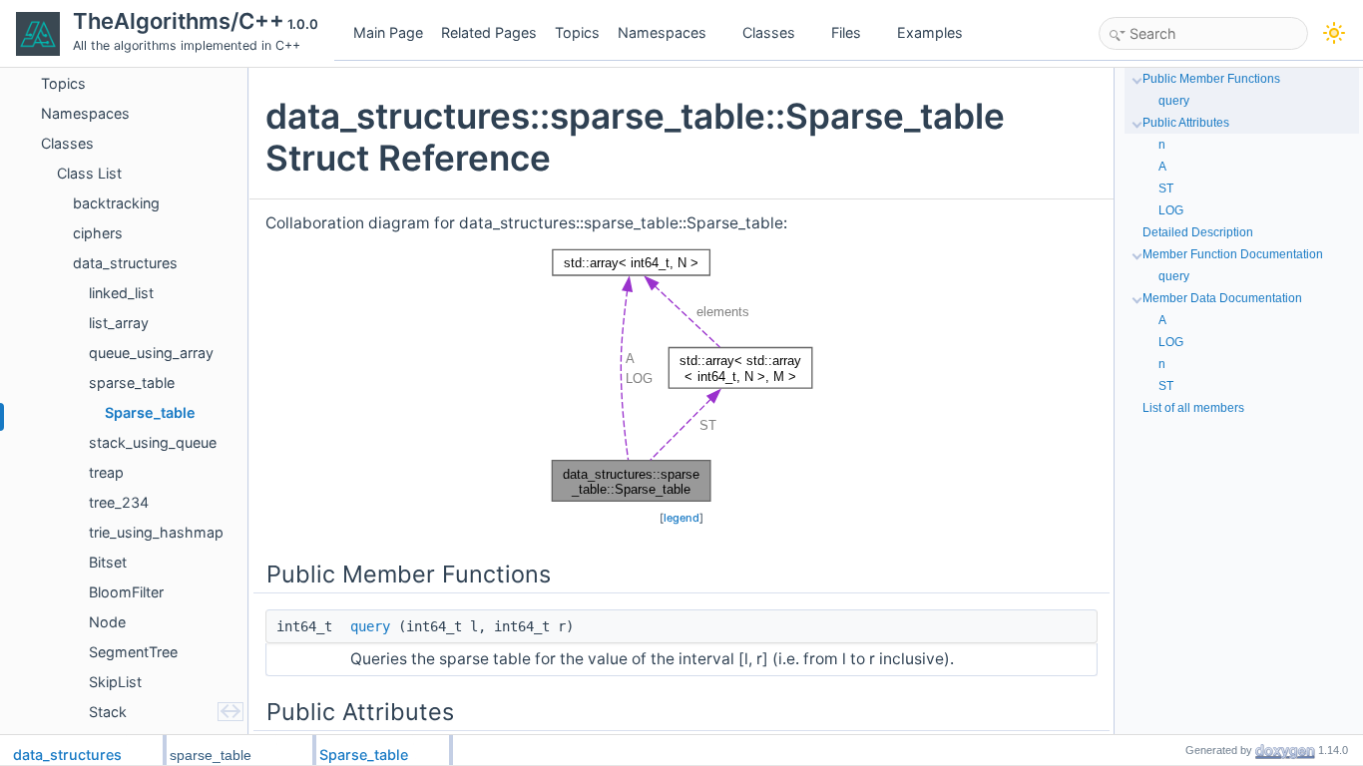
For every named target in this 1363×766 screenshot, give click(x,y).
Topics (577, 32)
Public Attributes (1185, 123)
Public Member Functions (1211, 79)
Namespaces (662, 32)
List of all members (1193, 408)
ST (1165, 188)
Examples (930, 32)
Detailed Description (1197, 232)
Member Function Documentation (1232, 254)
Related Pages (489, 32)
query (370, 626)
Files (846, 32)
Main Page (388, 32)
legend (681, 518)
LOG (1170, 210)
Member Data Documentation (1222, 298)
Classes (768, 32)
